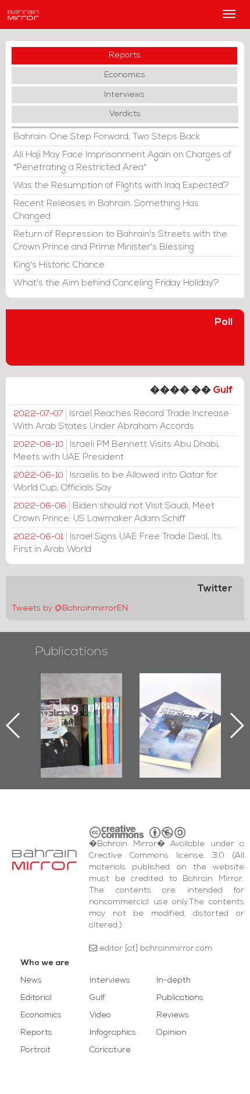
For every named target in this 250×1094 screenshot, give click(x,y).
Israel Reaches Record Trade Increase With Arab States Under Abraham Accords (121, 420)
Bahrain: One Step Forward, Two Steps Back (106, 137)
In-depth (173, 980)
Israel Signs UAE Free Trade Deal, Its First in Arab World (117, 543)
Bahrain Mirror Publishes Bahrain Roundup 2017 (180, 706)
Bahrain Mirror (23, 14)
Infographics (113, 1032)
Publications (71, 652)
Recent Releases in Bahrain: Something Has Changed (106, 210)
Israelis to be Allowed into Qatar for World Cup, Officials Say (115, 482)
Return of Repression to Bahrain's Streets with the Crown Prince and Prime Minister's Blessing (120, 241)
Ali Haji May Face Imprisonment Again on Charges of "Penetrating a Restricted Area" (122, 161)
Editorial (36, 998)
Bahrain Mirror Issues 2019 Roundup (82, 699)
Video (100, 1015)
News (31, 980)
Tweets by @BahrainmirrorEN (70, 608)
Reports (125, 55)
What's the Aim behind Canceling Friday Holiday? (116, 283)
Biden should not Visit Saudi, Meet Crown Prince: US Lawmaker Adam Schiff (114, 512)
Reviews (172, 1015)
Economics (124, 75)
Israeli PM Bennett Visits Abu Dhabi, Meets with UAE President (116, 451)
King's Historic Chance (59, 265)
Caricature (110, 1050)
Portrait (35, 1050)
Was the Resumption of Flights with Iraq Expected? (121, 185)
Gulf (223, 390)
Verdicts (125, 114)
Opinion (171, 1032)
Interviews (124, 95)
